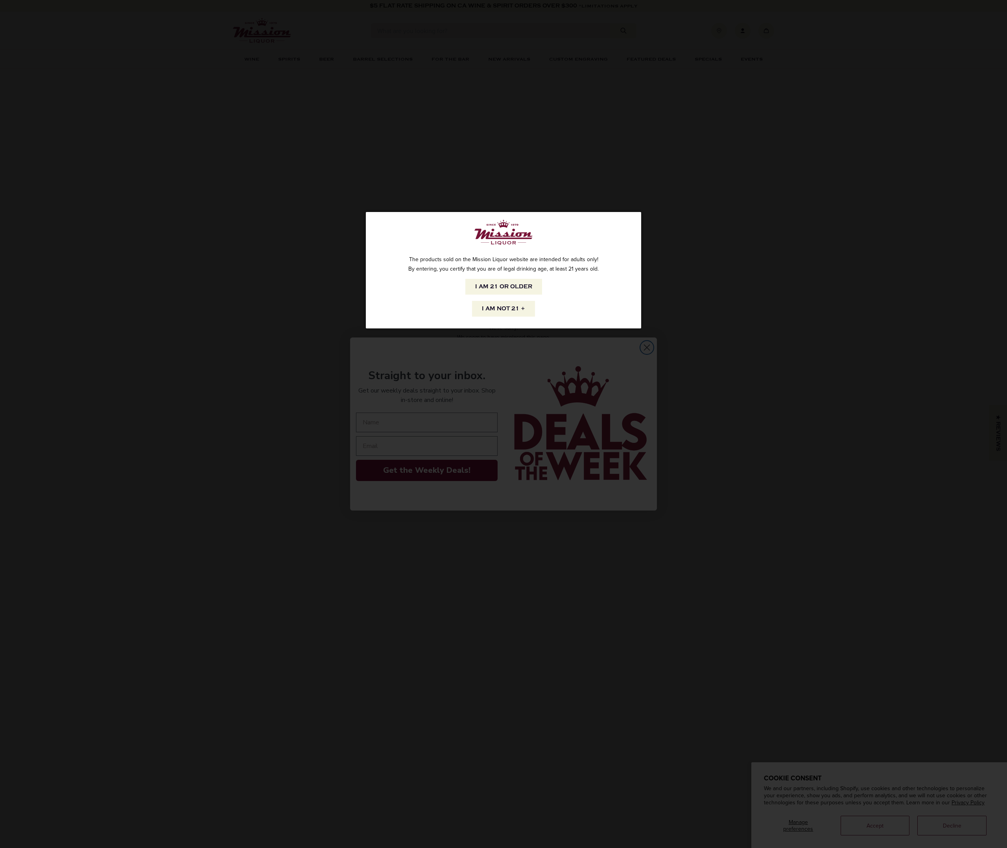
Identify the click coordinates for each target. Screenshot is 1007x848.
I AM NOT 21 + (503, 308)
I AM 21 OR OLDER (503, 286)
